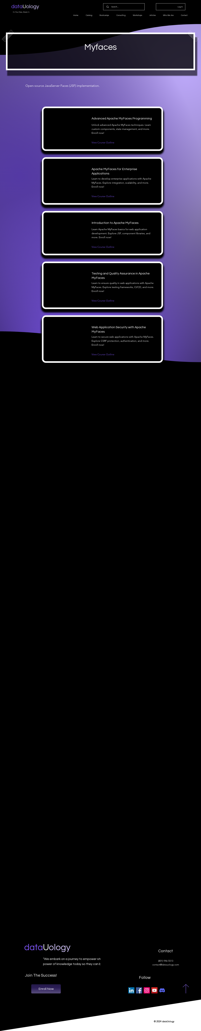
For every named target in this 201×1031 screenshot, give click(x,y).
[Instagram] (147, 990)
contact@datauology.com (165, 964)
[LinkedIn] (131, 990)
